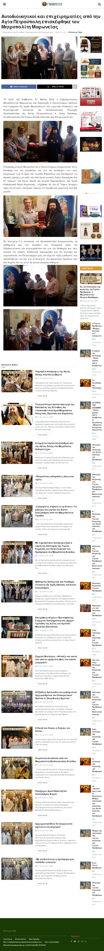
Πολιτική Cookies (52, 942)
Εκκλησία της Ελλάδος (14, 32)
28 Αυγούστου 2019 (96, 372)
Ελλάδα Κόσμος (11, 619)
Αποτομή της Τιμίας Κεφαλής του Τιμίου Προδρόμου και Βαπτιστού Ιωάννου (97, 557)
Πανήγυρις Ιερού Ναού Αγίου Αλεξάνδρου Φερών (51, 792)
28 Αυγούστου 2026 (96, 342)
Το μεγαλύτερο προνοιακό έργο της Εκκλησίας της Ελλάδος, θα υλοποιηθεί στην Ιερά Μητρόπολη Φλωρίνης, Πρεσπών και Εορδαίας (54, 409)
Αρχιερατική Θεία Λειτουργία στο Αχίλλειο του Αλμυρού (53, 825)
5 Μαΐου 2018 (60, 32)
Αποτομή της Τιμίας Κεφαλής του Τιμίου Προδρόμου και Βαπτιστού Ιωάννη (97, 703)
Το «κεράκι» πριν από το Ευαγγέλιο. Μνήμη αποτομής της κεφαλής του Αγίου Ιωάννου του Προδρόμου (97, 801)
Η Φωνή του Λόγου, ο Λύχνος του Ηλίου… (52, 729)
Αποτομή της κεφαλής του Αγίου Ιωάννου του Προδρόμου (97, 452)
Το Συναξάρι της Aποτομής (96, 384)
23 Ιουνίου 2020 (95, 436)
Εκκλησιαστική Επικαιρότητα (39, 32)
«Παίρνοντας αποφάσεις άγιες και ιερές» (54, 478)
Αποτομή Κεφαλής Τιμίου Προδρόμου (97, 587)
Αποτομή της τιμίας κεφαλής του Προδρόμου (97, 888)
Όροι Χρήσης (34, 939)
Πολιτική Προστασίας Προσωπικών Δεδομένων (22, 942)
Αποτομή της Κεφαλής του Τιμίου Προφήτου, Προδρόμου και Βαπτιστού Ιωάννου (97, 485)
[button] (83, 193)
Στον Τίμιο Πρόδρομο (97, 865)
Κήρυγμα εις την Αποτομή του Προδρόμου (97, 610)
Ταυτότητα (7, 939)
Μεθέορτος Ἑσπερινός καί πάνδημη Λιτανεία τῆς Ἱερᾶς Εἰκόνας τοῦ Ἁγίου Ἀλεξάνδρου (55, 584)
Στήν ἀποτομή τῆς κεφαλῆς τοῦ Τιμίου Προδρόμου (97, 637)
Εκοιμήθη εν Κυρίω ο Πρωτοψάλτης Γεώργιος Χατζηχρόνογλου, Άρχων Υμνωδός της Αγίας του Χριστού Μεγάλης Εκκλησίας (54, 622)
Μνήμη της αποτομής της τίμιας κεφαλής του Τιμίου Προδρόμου (97, 839)
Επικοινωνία (20, 939)
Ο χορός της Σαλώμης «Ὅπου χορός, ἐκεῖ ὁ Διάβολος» (97, 358)
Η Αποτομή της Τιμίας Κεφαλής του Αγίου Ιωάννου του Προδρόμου (91, 279)
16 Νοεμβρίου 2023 (96, 651)
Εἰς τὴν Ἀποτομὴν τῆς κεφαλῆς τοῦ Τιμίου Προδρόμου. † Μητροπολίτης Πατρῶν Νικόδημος (90, 292)
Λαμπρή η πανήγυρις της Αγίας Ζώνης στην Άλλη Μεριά (52, 373)
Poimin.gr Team (75, 32)
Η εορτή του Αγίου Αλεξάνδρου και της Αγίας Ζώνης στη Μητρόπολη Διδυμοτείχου (54, 446)
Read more (42, 396)
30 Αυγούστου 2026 (45, 666)
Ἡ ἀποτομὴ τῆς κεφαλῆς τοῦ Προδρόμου (97, 765)
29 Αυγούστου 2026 (90, 301)
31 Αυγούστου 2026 (45, 378)
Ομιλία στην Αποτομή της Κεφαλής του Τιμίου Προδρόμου (97, 668)
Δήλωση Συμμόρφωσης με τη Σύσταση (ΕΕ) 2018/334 (24, 945)
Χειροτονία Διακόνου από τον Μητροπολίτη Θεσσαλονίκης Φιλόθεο (55, 760)
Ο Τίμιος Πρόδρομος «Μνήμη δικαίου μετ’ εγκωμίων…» (98, 329)
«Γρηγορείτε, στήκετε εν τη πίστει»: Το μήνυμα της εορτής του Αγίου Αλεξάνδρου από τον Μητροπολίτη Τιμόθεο (56, 511)
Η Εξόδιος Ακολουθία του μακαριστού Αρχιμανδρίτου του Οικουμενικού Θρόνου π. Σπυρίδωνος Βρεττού (56, 695)
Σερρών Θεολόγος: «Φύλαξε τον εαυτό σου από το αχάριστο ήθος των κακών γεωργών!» (56, 659)
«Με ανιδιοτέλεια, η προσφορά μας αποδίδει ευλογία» (54, 861)
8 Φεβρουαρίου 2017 (98, 466)
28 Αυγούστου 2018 (96, 621)
